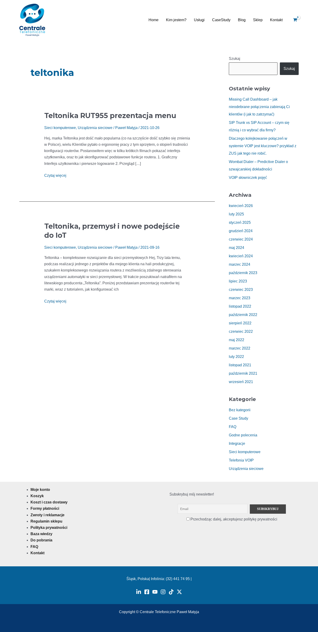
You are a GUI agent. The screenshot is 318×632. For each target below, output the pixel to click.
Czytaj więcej (55, 174)
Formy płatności (44, 508)
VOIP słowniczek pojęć (248, 178)
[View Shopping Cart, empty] (295, 20)
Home (154, 20)
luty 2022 (236, 357)
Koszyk (37, 496)
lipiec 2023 (238, 281)
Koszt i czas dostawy (49, 502)
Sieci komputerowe (60, 128)
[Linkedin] (138, 592)
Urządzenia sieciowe (95, 128)
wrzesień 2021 (241, 382)
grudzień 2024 (241, 231)
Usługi (199, 20)
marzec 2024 (239, 264)
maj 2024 (236, 248)
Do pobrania (41, 540)
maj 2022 (236, 340)
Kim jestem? (176, 20)
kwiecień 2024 (241, 256)
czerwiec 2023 (241, 290)
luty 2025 (236, 214)
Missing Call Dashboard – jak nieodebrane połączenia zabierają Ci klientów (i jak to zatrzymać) (259, 106)
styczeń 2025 (240, 222)
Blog (242, 20)
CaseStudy (221, 20)
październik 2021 (243, 373)
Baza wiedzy (41, 534)
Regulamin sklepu (46, 521)
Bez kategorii (239, 410)
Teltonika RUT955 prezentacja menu (110, 115)
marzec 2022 (239, 348)
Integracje (237, 443)
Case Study (238, 418)
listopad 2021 (240, 365)
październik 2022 (243, 315)
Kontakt (276, 20)
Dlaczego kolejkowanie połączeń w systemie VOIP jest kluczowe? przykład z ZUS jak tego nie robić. (262, 145)
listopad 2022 (240, 306)
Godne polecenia (243, 435)
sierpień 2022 (240, 323)
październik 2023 (243, 273)
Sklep (258, 20)
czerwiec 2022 (241, 331)
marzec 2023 (239, 298)
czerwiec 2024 (241, 239)
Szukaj (234, 59)
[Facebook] (146, 592)
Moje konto (40, 490)
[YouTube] (155, 592)
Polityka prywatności (48, 528)
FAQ (232, 427)
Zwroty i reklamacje (47, 515)
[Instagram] (163, 592)
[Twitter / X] (179, 592)
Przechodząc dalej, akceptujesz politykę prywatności (233, 519)
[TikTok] (171, 592)
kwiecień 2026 (241, 206)
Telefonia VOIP (241, 460)
